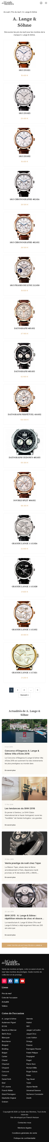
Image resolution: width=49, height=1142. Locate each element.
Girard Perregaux (9, 1094)
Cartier (4, 1056)
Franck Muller (7, 1090)
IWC (28, 1026)
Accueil (7, 12)
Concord (5, 1071)
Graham (5, 1102)
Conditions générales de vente (24, 1133)
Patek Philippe (32, 1053)
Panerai (29, 1045)
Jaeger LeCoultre (33, 1030)
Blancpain (6, 1037)
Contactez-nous (24, 1122)
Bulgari (4, 1053)
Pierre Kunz (31, 1064)
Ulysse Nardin (32, 1087)
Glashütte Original (9, 1098)
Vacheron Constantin (34, 1094)
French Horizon (32, 1117)
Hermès (29, 1019)
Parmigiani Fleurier (33, 1049)
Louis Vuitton (31, 1037)
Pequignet (30, 1056)
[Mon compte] (41, 3)
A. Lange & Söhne (9, 1019)
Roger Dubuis (31, 1071)
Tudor (28, 1083)
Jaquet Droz (31, 1034)
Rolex (28, 1075)
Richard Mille (31, 1068)
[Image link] (11, 962)
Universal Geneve (33, 1090)
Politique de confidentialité (24, 1138)
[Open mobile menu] (46, 3)
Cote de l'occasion (9, 997)
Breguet (5, 1045)
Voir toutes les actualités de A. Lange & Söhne (24, 946)
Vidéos (4, 1006)
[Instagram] (4, 981)
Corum (4, 1075)
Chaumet (5, 1064)
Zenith (28, 1098)
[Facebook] (10, 981)
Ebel (3, 1083)
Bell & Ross (6, 1034)
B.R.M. (4, 1026)
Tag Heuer (30, 1079)
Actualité (5, 1002)
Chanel (4, 1060)
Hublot (29, 1022)
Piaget (29, 1060)
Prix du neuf (16, 12)
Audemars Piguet (9, 1022)
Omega (29, 1041)
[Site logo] (8, 3)
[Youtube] (22, 981)
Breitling (5, 1049)
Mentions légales (25, 1128)
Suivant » (24, 695)
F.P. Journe (6, 1087)
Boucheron (6, 1041)
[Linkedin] (16, 981)
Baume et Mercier (9, 1030)
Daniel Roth (6, 1079)
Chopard (5, 1068)
